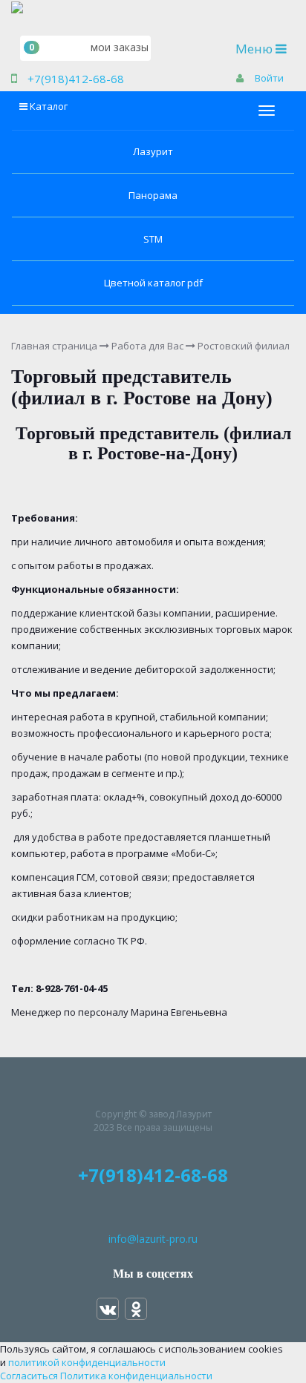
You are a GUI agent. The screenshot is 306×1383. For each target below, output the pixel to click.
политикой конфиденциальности (87, 1362)
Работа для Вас (147, 345)
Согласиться (29, 1375)
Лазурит (153, 151)
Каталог (49, 106)
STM (153, 239)
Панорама (153, 195)
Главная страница (54, 345)
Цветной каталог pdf (153, 282)
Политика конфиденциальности (136, 1375)
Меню (265, 48)
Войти (269, 78)
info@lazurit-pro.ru (153, 1239)
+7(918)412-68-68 (75, 78)
